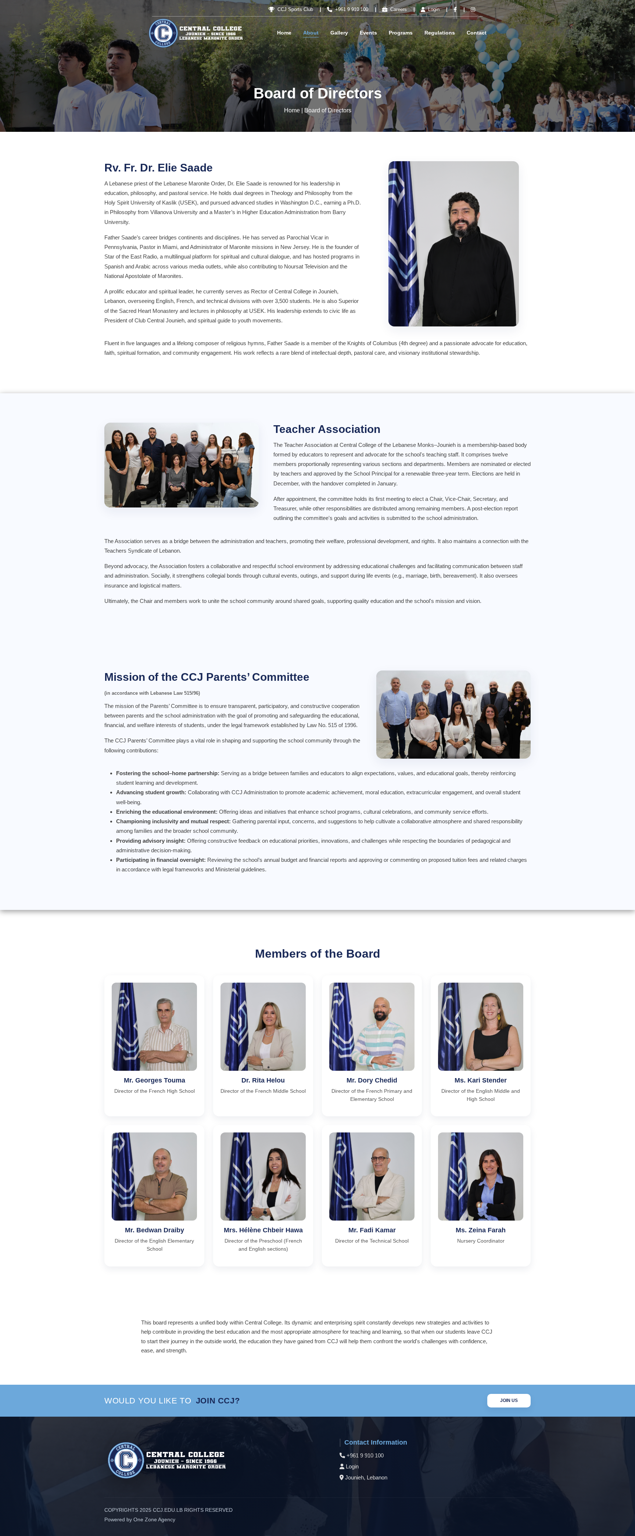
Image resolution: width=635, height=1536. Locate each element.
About (311, 33)
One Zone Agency (154, 1519)
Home (284, 33)
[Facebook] (453, 10)
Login (352, 1466)
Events (368, 33)
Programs (401, 33)
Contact (477, 33)
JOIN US (509, 1400)
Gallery (339, 33)
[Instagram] (471, 10)
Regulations (439, 33)
